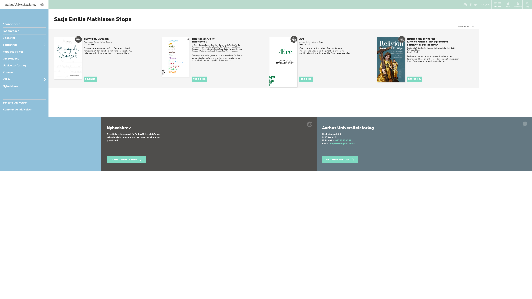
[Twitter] (475, 4)
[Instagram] (465, 4)
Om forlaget (11, 58)
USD (499, 6)
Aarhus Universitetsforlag (24, 4)
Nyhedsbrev (10, 86)
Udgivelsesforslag (14, 65)
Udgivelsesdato (462, 26)
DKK (499, 3)
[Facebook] (470, 4)
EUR (495, 6)
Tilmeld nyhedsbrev (123, 159)
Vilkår (6, 79)
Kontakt (8, 72)
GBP (495, 3)
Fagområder (11, 31)
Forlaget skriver (13, 51)
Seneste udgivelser (15, 102)
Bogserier (9, 37)
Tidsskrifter (10, 44)
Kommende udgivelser (17, 109)
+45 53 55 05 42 (343, 140)
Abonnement (11, 24)
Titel (472, 26)
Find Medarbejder (337, 159)
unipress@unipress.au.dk (342, 143)
